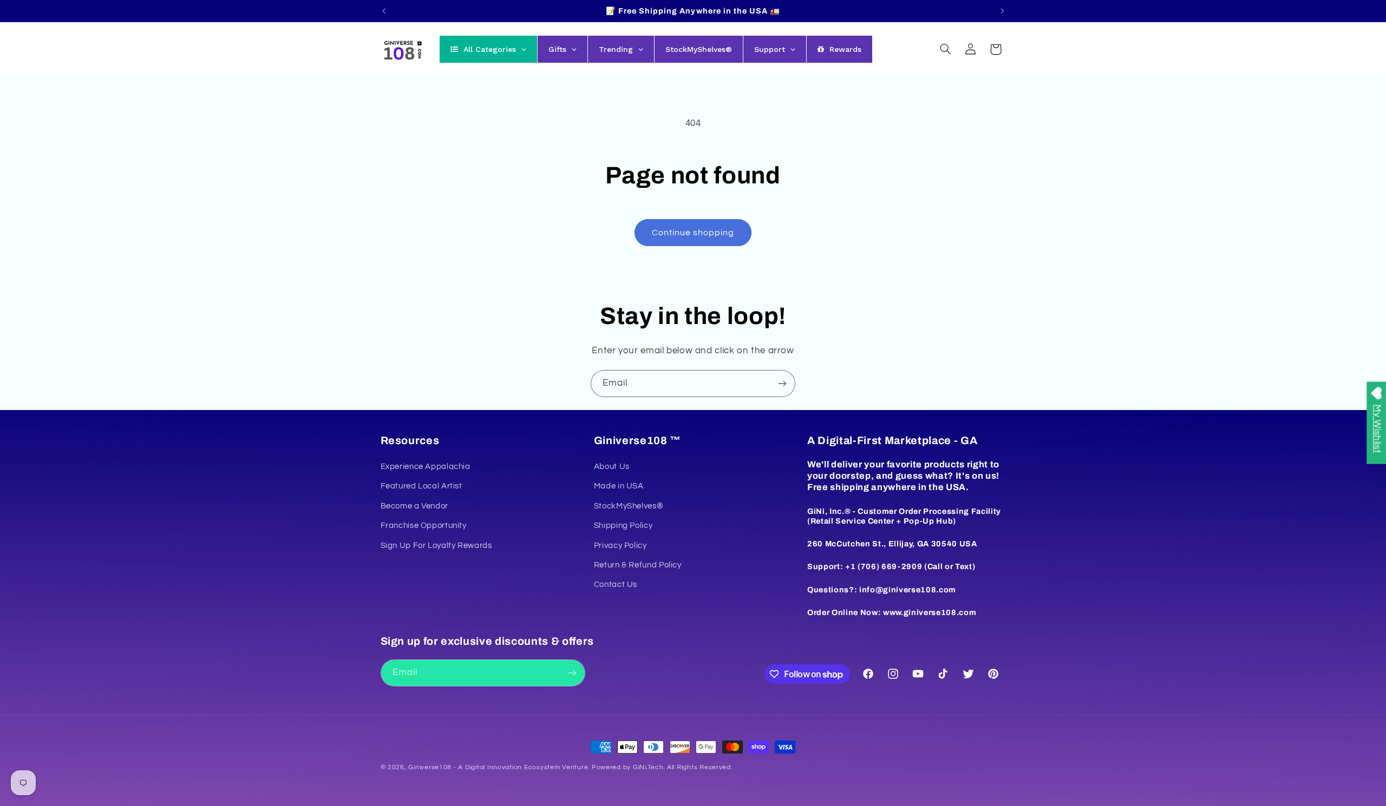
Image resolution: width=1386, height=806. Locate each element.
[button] (945, 49)
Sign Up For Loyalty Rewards (436, 545)
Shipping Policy (623, 525)
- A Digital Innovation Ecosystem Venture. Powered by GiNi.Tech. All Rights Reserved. (592, 767)
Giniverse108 (430, 767)
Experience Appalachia (425, 467)
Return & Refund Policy (638, 565)
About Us (612, 467)
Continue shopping (693, 232)
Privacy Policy (620, 545)
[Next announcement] (1002, 11)
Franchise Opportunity (424, 525)
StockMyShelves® (628, 506)
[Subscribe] (782, 383)
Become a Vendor (414, 506)
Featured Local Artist (421, 486)
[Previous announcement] (384, 11)
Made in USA (619, 486)
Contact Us (615, 584)
